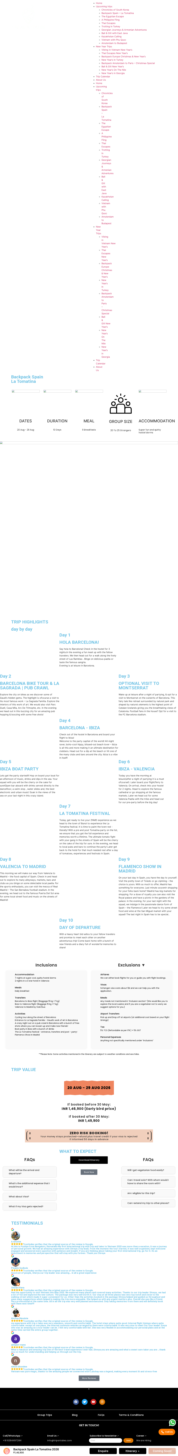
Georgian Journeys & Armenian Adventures (124, 29)
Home (99, 3)
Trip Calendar (103, 76)
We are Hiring (143, 1440)
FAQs (101, 1415)
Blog (74, 1415)
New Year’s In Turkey (112, 59)
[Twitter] (85, 1402)
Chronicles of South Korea (115, 9)
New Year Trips (104, 46)
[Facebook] (76, 1402)
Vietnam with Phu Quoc (114, 39)
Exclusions (131, 965)
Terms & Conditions (131, 1415)
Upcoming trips (104, 6)
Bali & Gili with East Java (115, 33)
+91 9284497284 (12, 1440)
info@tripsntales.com (59, 1440)
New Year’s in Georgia (113, 73)
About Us (101, 79)
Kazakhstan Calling (112, 36)
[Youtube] (93, 1402)
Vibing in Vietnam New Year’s (117, 49)
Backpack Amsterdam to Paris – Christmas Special (128, 63)
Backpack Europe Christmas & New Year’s (124, 56)
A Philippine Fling (111, 19)
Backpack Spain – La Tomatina (118, 13)
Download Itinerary (89, 1160)
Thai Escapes (108, 23)
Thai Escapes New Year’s (115, 53)
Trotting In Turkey (111, 26)
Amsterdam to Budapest (114, 43)
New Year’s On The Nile (114, 69)
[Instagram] (102, 1402)
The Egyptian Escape (113, 16)
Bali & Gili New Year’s (113, 66)
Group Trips (44, 1415)
